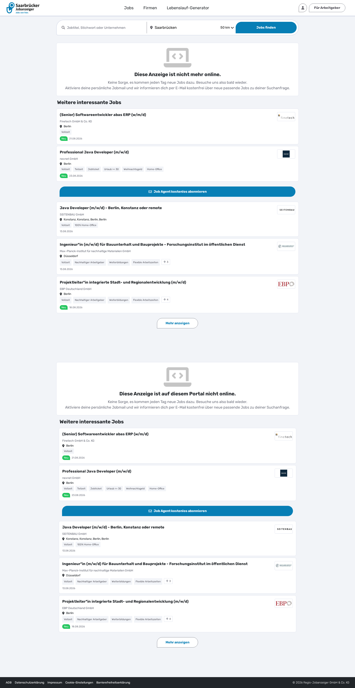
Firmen (150, 7)
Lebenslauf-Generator (188, 7)
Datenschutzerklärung (29, 682)
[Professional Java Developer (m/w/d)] (177, 164)
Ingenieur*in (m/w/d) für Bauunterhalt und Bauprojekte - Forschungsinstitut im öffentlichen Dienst (152, 244)
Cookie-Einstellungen (79, 682)
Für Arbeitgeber (327, 8)
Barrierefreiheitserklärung (113, 682)
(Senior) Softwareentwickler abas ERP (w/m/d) (103, 114)
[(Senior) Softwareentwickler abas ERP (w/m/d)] (177, 126)
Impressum (54, 682)
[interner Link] (23, 7)
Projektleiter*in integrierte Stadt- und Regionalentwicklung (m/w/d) (123, 282)
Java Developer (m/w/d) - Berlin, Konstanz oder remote (111, 208)
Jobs (129, 7)
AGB (9, 682)
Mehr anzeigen (177, 323)
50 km (225, 27)
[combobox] (106, 27)
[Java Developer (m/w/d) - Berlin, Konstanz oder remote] (177, 219)
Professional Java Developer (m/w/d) (94, 152)
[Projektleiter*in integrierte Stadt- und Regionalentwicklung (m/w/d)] (177, 294)
